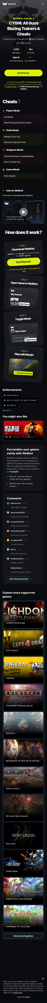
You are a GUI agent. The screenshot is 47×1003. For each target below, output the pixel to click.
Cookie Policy (17, 993)
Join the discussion (19, 579)
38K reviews (16, 53)
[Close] (43, 978)
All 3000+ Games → (23, 18)
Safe (15, 57)
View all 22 (6, 410)
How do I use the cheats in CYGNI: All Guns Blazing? (20, 477)
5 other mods (11, 87)
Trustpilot (14, 471)
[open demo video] (23, 212)
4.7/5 (16, 49)
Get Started (23, 73)
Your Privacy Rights (23, 997)
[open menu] (42, 4)
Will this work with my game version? (21, 484)
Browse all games (23, 936)
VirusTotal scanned (16, 61)
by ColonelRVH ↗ (31, 61)
